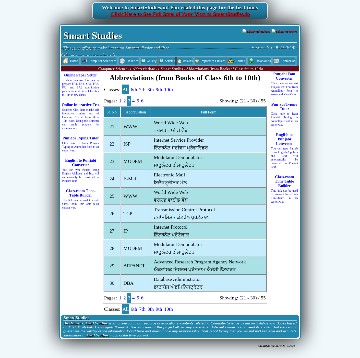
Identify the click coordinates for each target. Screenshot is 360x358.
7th (142, 89)
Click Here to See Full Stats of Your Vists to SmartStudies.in (180, 14)
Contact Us (288, 61)
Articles (170, 61)
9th (159, 89)
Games (240, 61)
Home (74, 61)
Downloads (263, 61)
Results (188, 61)
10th (168, 89)
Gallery (151, 61)
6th (134, 89)
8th (150, 89)
